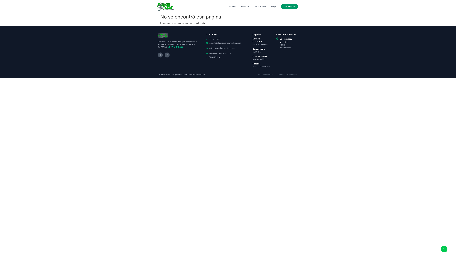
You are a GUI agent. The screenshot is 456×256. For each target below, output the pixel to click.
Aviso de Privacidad (265, 74)
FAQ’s (273, 6)
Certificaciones (260, 6)
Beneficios (244, 6)
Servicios (232, 6)
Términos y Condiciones (287, 74)
